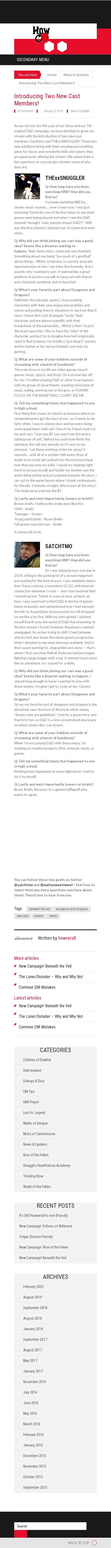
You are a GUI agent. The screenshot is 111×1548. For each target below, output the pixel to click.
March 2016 (31, 1424)
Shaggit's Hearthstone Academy (46, 1165)
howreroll (27, 111)
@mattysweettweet (56, 885)
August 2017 (32, 1350)
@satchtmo (23, 885)
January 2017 (33, 1371)
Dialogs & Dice (33, 1081)
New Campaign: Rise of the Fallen (43, 1247)
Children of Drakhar (37, 1060)
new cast (22, 916)
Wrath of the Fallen (37, 1187)
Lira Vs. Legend (34, 1113)
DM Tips (29, 1091)
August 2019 (32, 1297)
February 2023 (33, 1287)
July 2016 (30, 1392)
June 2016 (30, 1403)
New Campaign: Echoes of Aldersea (45, 1226)
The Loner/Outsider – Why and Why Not (51, 976)
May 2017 (30, 1361)
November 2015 (34, 1466)
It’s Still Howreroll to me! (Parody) (43, 1215)
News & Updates (80, 111)
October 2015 (33, 1477)
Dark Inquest (32, 1070)
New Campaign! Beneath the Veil (45, 966)
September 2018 (35, 1308)
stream (39, 916)
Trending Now (33, 1176)
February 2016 (33, 1435)
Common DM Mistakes (37, 987)
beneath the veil (39, 909)
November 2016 (34, 1382)
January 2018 (33, 1329)
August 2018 (32, 1318)
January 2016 (33, 1445)
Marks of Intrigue (35, 1123)
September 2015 (35, 1487)
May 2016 (30, 1413)
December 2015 (34, 1456)
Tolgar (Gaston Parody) (36, 1237)
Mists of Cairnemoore (39, 1134)
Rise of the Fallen (36, 1155)
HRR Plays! (31, 1102)
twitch (53, 916)
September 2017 (35, 1339)
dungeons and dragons (72, 909)
